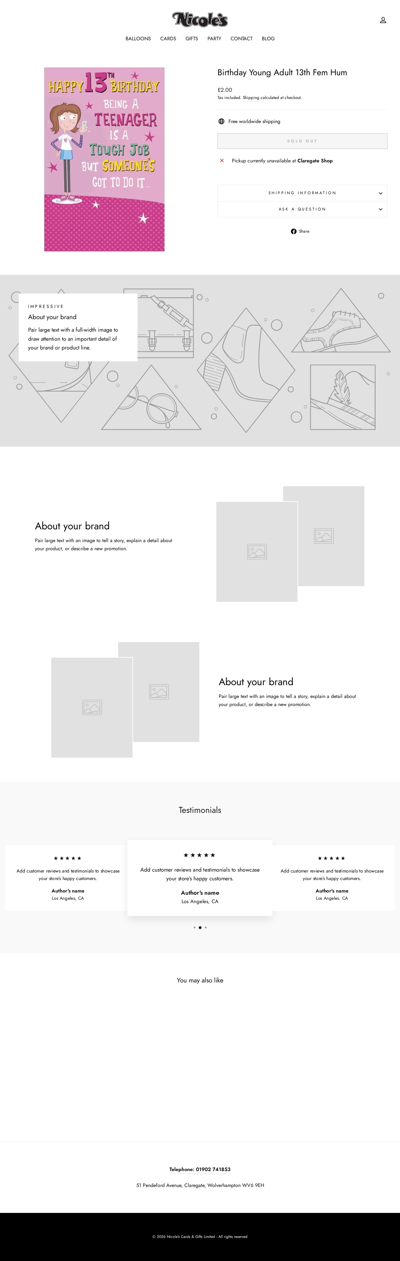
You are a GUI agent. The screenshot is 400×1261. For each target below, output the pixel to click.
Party (214, 38)
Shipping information (302, 193)
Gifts (192, 38)
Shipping (251, 97)
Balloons (138, 38)
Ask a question (303, 209)
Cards (168, 38)
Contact (241, 38)
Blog (268, 38)
